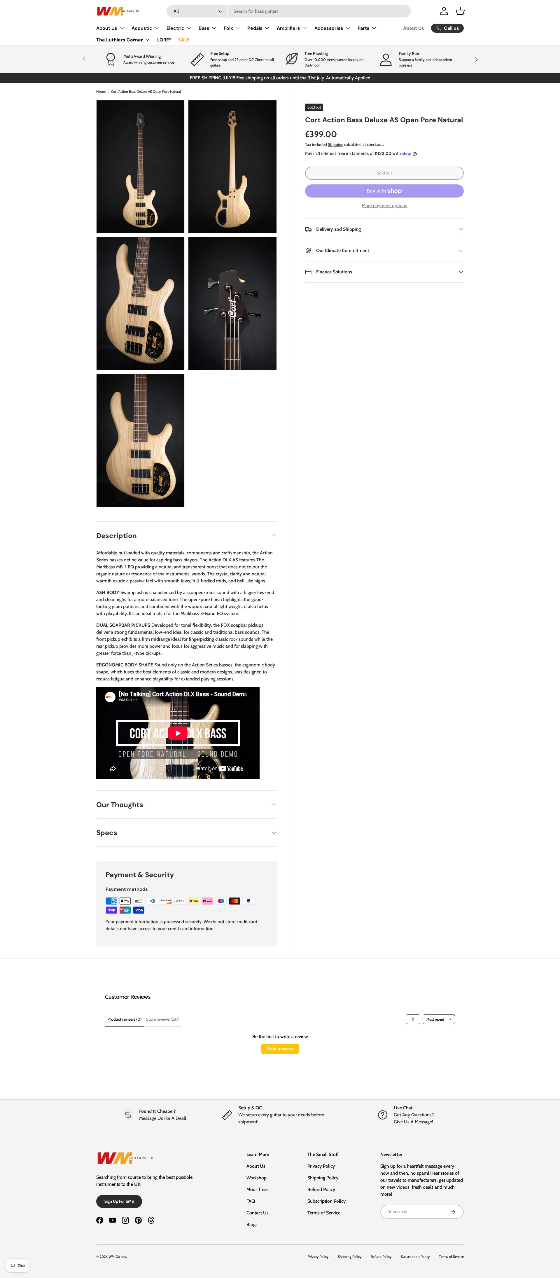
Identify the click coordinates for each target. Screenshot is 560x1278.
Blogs (252, 1224)
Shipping (335, 144)
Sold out (384, 173)
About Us (106, 28)
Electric (175, 28)
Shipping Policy (322, 1178)
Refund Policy (321, 1189)
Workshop (256, 1178)
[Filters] (413, 1019)
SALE (184, 40)
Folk (228, 28)
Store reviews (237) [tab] (162, 1019)
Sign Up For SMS (119, 1201)
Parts (364, 28)
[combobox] (289, 11)
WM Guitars (117, 1256)
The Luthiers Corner (119, 40)
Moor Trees (257, 1189)
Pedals (254, 28)
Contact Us (257, 1213)
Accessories (328, 28)
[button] (460, 11)
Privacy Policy (321, 1166)
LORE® (164, 40)
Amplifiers (288, 28)
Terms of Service (323, 1213)
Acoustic (142, 28)
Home (101, 91)
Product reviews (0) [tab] (124, 1019)
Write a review (280, 1049)
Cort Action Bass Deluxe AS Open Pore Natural (146, 91)
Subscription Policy (326, 1201)
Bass (204, 28)
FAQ (250, 1201)
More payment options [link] (384, 205)
